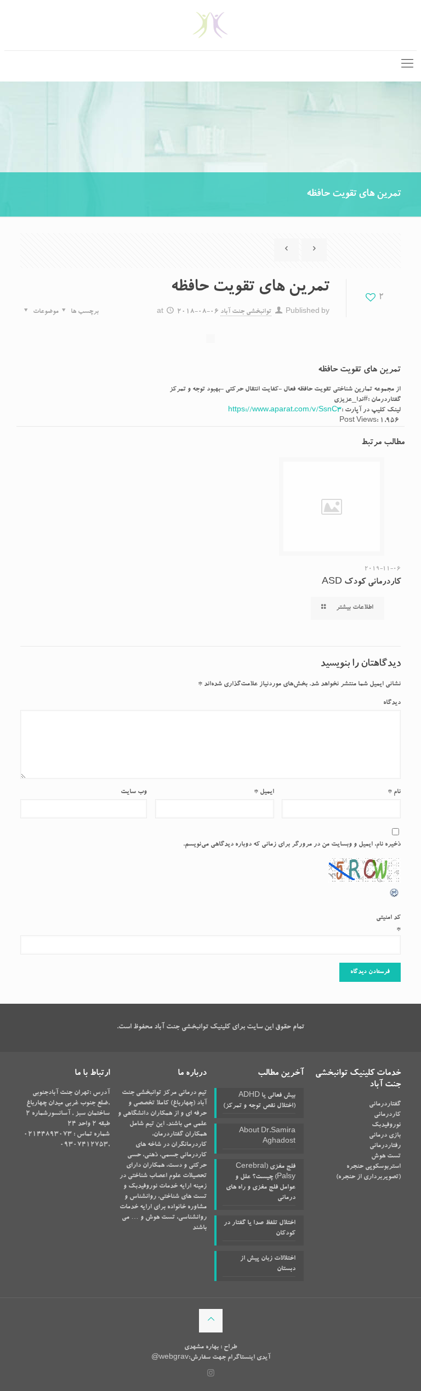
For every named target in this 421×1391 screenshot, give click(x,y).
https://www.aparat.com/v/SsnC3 (285, 410)
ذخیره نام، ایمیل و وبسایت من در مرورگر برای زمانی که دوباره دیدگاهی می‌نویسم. (292, 844)
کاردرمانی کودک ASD (361, 582)
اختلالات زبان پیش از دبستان (267, 1264)
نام (394, 792)
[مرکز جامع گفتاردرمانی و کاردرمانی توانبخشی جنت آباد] (210, 25)
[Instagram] (211, 1375)
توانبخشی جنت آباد (245, 312)
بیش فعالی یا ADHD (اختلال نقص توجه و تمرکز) (259, 1101)
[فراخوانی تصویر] (395, 897)
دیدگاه (392, 703)
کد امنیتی (388, 918)
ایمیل (264, 792)
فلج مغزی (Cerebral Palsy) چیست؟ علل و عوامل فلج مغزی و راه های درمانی (260, 1182)
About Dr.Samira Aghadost (267, 1136)
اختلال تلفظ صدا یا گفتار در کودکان (259, 1228)
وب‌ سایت (134, 792)
